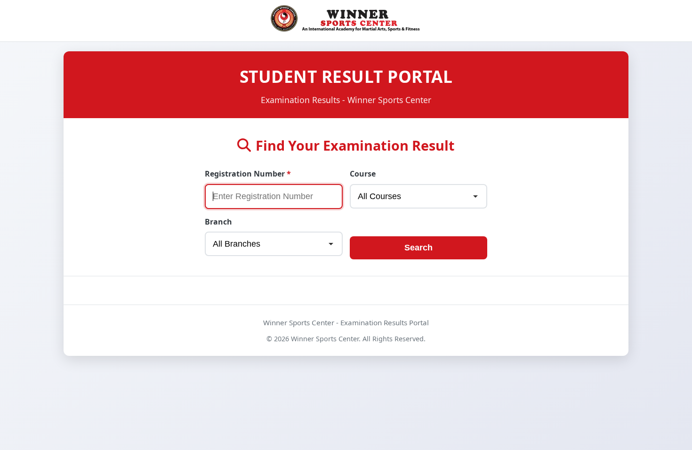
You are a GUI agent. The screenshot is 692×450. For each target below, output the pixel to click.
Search (418, 247)
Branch (218, 222)
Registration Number (245, 174)
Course (363, 174)
